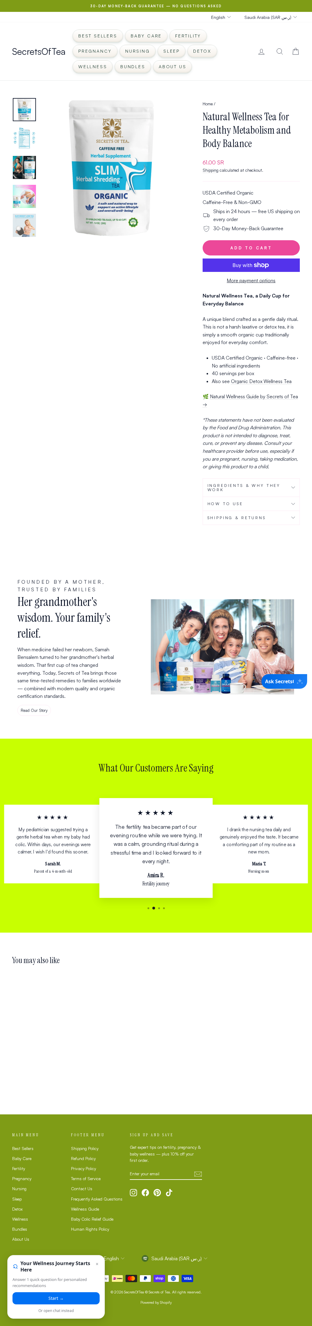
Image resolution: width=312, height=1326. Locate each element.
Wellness (92, 66)
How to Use (225, 503)
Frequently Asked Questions (96, 1198)
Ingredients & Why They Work (243, 487)
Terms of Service (86, 1178)
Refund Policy (83, 1158)
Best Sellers (97, 35)
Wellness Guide (85, 1209)
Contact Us (81, 1188)
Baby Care (146, 35)
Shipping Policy (84, 1148)
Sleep (171, 51)
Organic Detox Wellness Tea (261, 381)
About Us (172, 66)
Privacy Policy (83, 1168)
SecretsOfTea (39, 51)
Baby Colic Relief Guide (92, 1219)
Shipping (210, 170)
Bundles (132, 66)
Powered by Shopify (156, 1302)
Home (208, 103)
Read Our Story (34, 710)
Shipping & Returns (236, 517)
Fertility (188, 35)
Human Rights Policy (90, 1229)
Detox (202, 51)
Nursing (137, 51)
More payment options (251, 280)
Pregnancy (95, 51)
